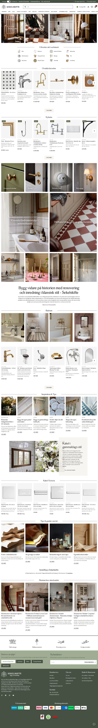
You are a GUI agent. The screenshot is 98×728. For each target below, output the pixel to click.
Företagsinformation (71, 678)
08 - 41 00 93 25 (45, 1)
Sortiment (68, 683)
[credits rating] (55, 717)
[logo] (10, 7)
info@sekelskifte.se (35, 1)
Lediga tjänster (69, 680)
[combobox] (49, 7)
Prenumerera (89, 662)
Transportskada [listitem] (37, 661)
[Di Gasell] (42, 717)
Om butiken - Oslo (86, 678)
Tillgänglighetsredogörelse (56, 686)
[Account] (88, 7)
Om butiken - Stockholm (88, 675)
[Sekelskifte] (16, 674)
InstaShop (69, 573)
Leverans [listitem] (20, 661)
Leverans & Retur (54, 680)
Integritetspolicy (54, 683)
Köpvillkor (52, 678)
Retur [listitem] (27, 661)
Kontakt (52, 675)
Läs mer (3, 434)
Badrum (49, 310)
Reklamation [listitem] (6, 665)
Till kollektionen (69, 470)
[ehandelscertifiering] (48, 717)
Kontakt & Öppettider (24, 1)
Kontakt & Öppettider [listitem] (8, 661)
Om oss (68, 675)
